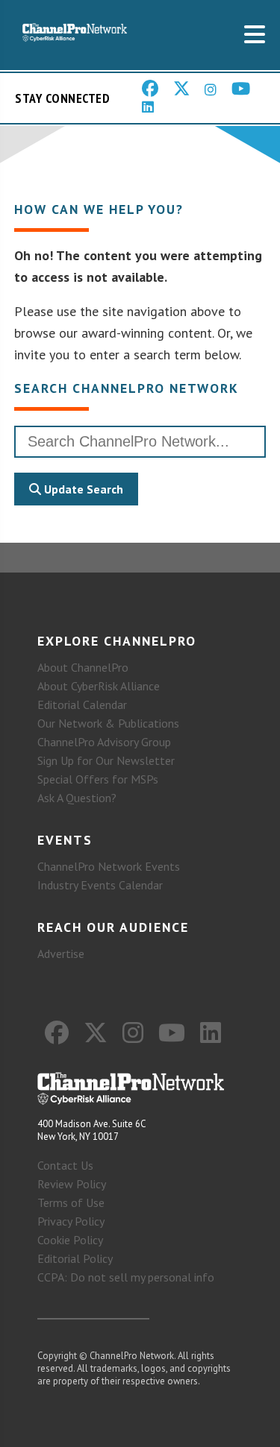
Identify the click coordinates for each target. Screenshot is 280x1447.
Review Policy (71, 1183)
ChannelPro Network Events (108, 866)
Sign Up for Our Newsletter (106, 760)
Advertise (60, 953)
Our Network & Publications (108, 723)
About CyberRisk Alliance (98, 685)
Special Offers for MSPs (97, 779)
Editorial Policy (75, 1258)
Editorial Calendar (82, 704)
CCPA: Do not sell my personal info (125, 1277)
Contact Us (65, 1165)
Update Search (82, 489)
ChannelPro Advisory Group (104, 741)
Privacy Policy (71, 1221)
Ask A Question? (76, 797)
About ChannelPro (82, 667)
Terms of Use (71, 1202)
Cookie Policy (70, 1239)
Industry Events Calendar (100, 884)
